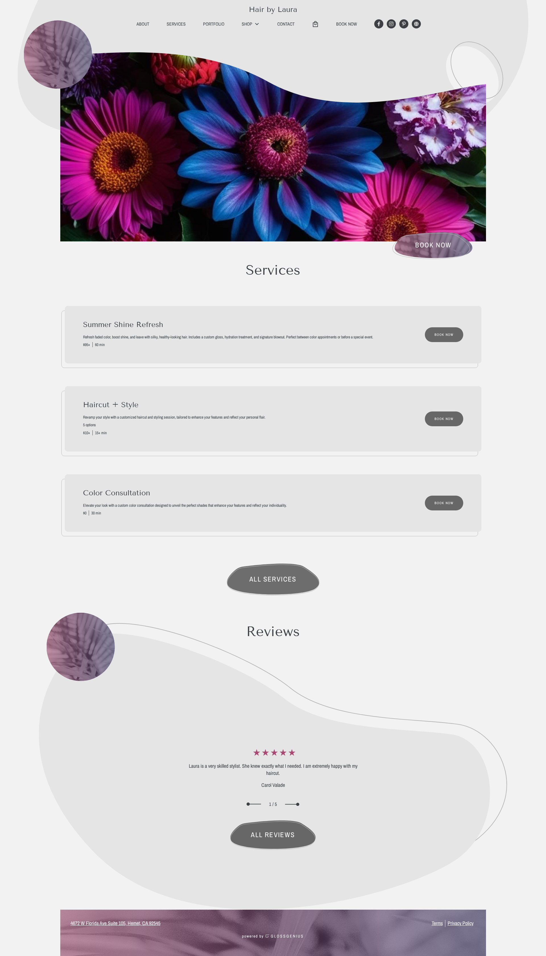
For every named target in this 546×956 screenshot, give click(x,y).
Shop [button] (247, 24)
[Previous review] (253, 804)
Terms (437, 923)
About (142, 24)
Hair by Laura (273, 9)
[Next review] (292, 804)
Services (176, 24)
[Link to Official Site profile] (416, 23)
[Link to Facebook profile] (378, 23)
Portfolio (213, 24)
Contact (286, 24)
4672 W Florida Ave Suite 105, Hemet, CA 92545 (115, 923)
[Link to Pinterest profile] (403, 23)
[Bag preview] (315, 23)
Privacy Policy (460, 923)
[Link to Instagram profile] (391, 23)
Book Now (444, 334)
